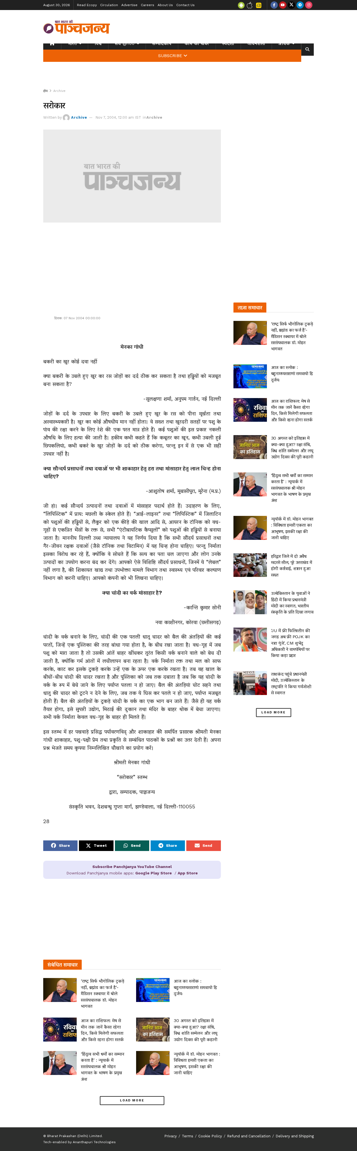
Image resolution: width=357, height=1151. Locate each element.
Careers (147, 5)
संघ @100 (125, 43)
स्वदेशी (228, 43)
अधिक (284, 43)
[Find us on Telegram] (300, 5)
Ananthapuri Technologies (94, 1142)
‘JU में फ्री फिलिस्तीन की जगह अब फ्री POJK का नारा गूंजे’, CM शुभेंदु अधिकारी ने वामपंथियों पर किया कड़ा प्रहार (290, 643)
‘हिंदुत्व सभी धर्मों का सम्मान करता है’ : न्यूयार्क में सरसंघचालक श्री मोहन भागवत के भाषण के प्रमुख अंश (102, 1066)
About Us (165, 5)
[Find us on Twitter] (291, 5)
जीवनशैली (256, 43)
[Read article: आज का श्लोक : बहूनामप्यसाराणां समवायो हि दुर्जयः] (153, 990)
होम (45, 91)
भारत (72, 43)
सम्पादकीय (162, 43)
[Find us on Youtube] (282, 5)
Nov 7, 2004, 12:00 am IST (118, 117)
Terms (187, 1136)
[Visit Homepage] (76, 26)
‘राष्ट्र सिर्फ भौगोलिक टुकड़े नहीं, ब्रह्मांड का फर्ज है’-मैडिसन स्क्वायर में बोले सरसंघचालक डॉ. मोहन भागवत (102, 993)
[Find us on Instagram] (308, 5)
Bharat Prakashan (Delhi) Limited (74, 1136)
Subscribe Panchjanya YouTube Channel (132, 866)
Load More (132, 1100)
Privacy (170, 1136)
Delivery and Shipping (295, 1136)
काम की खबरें (197, 43)
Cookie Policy (210, 1136)
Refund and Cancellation (249, 1136)
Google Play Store (153, 873)
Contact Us (185, 5)
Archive (59, 91)
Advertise (129, 5)
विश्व (98, 43)
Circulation (109, 5)
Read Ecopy (87, 5)
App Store (188, 873)
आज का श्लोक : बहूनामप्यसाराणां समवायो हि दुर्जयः (195, 987)
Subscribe (170, 55)
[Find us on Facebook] (274, 5)
